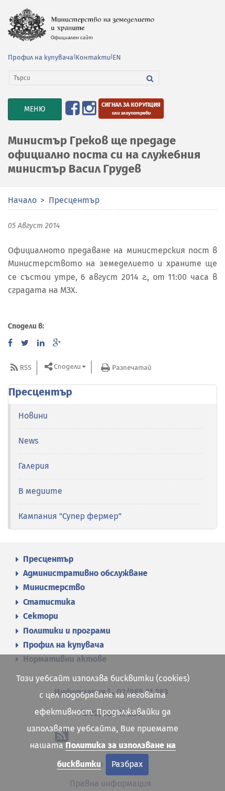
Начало (22, 200)
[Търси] (150, 78)
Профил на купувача (40, 57)
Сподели (67, 367)
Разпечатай (131, 367)
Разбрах (127, 764)
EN (117, 57)
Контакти (92, 57)
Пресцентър (74, 200)
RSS (25, 367)
